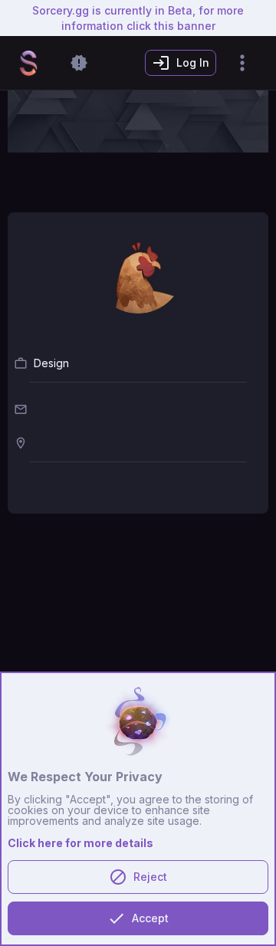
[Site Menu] (242, 62)
